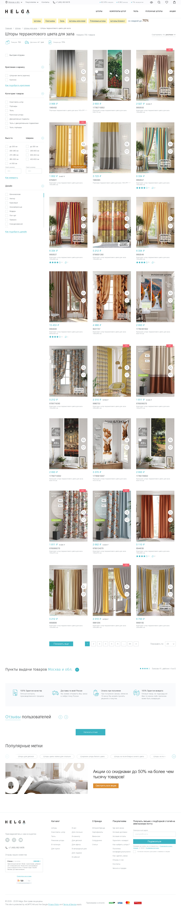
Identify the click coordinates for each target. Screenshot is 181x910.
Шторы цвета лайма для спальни (57, 756)
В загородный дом (79, 849)
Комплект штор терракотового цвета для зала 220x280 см (109, 407)
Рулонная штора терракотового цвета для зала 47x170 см (110, 479)
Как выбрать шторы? (121, 845)
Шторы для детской (26, 756)
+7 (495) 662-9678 (16, 848)
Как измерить (11, 178)
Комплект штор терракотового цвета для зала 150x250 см (152, 552)
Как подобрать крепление (17, 85)
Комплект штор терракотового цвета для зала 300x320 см (66, 332)
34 (130, 644)
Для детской (77, 840)
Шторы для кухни (77, 21)
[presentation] (174, 756)
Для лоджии (77, 853)
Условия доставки (120, 832)
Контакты (45, 2)
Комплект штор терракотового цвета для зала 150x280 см (66, 183)
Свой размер (10, 167)
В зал (74, 828)
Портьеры (50, 21)
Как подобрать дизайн (16, 232)
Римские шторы (57, 840)
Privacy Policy (53, 904)
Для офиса (76, 845)
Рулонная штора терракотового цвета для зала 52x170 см (110, 111)
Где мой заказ (118, 828)
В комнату (76, 836)
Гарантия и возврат (120, 840)
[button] (59, 75)
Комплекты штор (118, 11)
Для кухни (55, 849)
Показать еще (61, 644)
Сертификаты (97, 832)
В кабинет (76, 857)
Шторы (99, 11)
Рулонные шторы (153, 11)
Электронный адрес (140, 830)
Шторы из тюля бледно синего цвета (129, 756)
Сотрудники (97, 840)
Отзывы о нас (118, 860)
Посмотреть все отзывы (24, 876)
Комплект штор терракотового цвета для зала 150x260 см (152, 111)
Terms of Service (69, 904)
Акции (173, 11)
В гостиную (55, 845)
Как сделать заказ (120, 856)
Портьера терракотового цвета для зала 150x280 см (68, 110)
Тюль (135, 11)
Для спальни (77, 832)
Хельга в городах (119, 868)
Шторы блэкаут (117, 21)
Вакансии (96, 836)
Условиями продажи (152, 848)
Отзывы (13, 717)
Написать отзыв (90, 732)
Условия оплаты (119, 836)
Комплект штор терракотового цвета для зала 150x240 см (109, 332)
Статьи (95, 845)
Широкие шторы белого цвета (92, 756)
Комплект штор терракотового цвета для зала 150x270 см (152, 407)
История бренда (98, 828)
